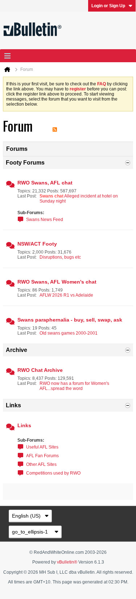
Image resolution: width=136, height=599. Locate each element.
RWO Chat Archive (40, 370)
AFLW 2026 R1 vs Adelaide (66, 295)
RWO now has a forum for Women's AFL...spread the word (74, 386)
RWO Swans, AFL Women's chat (56, 282)
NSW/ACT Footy (37, 244)
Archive (16, 350)
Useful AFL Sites (42, 447)
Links (13, 405)
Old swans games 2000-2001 (69, 333)
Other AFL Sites (41, 464)
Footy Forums (25, 163)
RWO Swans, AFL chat (45, 183)
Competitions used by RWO (53, 473)
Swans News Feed (44, 219)
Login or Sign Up (108, 5)
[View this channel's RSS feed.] (55, 126)
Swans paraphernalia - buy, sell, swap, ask (69, 320)
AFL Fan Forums (42, 455)
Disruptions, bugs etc (60, 257)
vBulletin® (67, 562)
